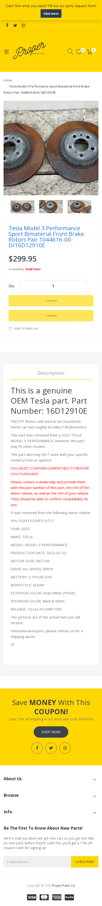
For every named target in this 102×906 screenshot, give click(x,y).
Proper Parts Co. (63, 885)
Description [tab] (51, 373)
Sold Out (52, 300)
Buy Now (52, 315)
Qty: (12, 285)
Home (8, 80)
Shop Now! (51, 732)
